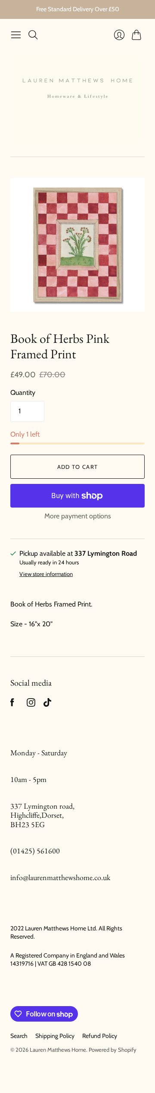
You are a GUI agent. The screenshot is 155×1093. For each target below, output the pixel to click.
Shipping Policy (54, 1036)
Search (19, 1036)
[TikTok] (47, 704)
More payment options (77, 516)
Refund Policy (99, 1036)
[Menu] (16, 35)
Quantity (22, 392)
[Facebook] (12, 704)
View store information (46, 574)
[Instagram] (31, 704)
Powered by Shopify (112, 1049)
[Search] (33, 35)
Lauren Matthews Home (58, 1049)
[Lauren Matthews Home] (77, 100)
